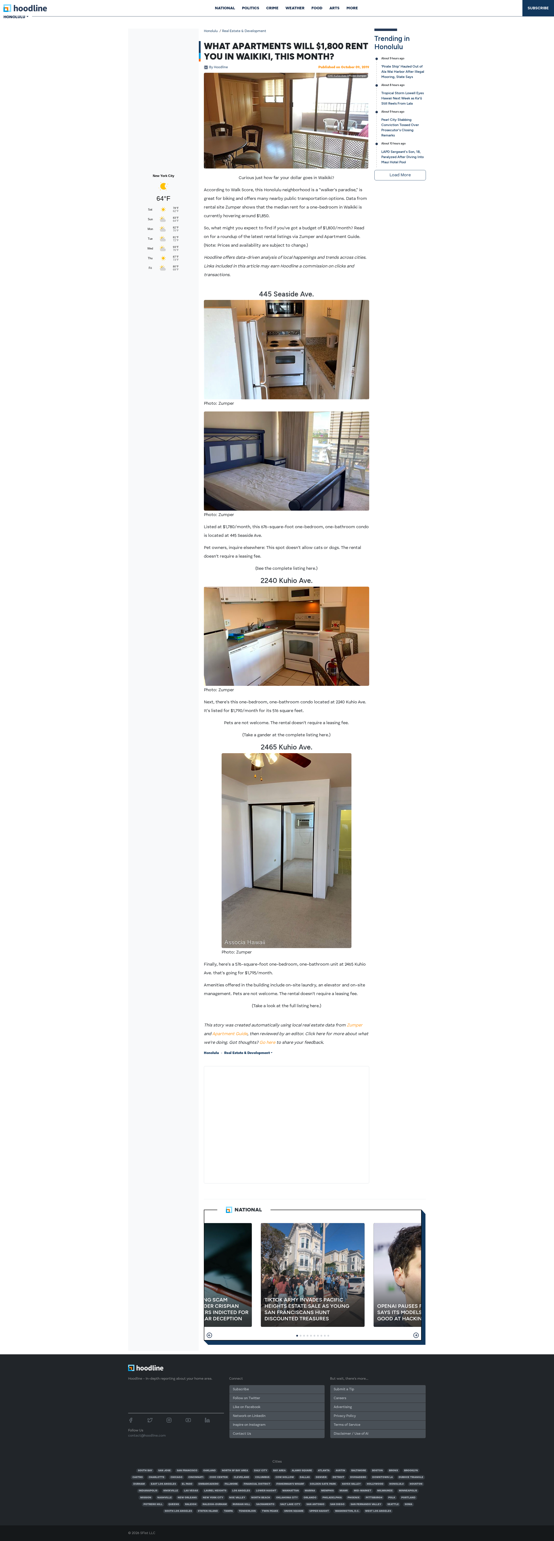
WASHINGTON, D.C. (347, 1511)
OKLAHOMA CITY (287, 1497)
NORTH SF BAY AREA (235, 1470)
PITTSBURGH (374, 1497)
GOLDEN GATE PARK (323, 1484)
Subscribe (538, 8)
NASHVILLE (164, 1497)
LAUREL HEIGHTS (215, 1490)
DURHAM (139, 1484)
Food (316, 8)
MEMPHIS (327, 1490)
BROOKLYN (411, 1470)
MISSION (145, 1497)
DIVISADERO (358, 1477)
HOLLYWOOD (375, 1484)
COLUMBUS (262, 1477)
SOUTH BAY (145, 1470)
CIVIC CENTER (218, 1477)
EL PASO (187, 1484)
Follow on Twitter (246, 1398)
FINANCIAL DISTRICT (257, 1484)
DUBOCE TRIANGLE (411, 1477)
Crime (272, 8)
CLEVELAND (241, 1477)
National (225, 8)
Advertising (343, 1407)
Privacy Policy (345, 1416)
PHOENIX (354, 1497)
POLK (391, 1497)
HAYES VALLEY (351, 1484)
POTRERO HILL (153, 1504)
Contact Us (242, 1434)
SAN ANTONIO (315, 1504)
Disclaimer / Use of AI (351, 1434)
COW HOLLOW (284, 1477)
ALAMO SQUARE (302, 1470)
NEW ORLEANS (187, 1497)
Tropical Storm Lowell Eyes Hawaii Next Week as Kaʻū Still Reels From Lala (402, 98)
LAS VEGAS (191, 1490)
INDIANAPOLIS (148, 1490)
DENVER (321, 1477)
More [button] (352, 8)
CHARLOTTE (156, 1477)
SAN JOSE (164, 1470)
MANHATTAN (290, 1490)
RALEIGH (190, 1504)
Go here (267, 1043)
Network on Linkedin (249, 1416)
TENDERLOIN (247, 1511)
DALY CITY (260, 1470)
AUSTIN (340, 1470)
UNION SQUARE (294, 1511)
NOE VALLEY (237, 1497)
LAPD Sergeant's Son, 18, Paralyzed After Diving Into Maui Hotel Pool (402, 157)
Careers (340, 1398)
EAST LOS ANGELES (163, 1484)
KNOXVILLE (170, 1490)
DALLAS (305, 1477)
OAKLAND (209, 1470)
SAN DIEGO (337, 1504)
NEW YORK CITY (213, 1497)
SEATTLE (393, 1504)
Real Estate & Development (244, 31)
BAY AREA (279, 1470)
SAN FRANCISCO (187, 1470)
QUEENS (173, 1504)
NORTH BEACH (260, 1497)
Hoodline (218, 67)
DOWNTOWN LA (382, 1477)
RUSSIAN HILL (241, 1504)
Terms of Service (347, 1425)
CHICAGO (176, 1477)
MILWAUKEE (385, 1490)
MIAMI (344, 1490)
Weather (294, 8)
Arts (334, 8)
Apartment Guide (229, 1034)
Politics (250, 8)
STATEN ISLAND (208, 1511)
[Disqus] (287, 1124)
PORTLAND (408, 1497)
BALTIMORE (358, 1470)
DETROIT (338, 1477)
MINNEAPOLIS (408, 1490)
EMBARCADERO (208, 1484)
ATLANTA (324, 1470)
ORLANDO (310, 1497)
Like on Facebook (246, 1407)
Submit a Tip (344, 1389)
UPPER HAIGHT (319, 1511)
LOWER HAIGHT (266, 1490)
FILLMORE (231, 1484)
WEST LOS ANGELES (378, 1511)
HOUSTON (416, 1484)
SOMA (408, 1504)
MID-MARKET (362, 1490)
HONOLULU (396, 1484)
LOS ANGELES (241, 1490)
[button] (209, 1335)
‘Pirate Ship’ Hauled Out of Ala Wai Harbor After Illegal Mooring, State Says (402, 71)
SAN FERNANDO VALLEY (366, 1504)
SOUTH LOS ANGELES (178, 1511)
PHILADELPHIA (332, 1497)
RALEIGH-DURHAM (215, 1504)
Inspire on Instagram (249, 1425)
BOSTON (377, 1470)
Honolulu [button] (14, 17)
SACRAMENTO (265, 1504)
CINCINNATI (195, 1477)
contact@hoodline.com (147, 1435)
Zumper (354, 1025)
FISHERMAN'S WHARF (290, 1484)
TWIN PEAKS (270, 1511)
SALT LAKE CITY (290, 1504)
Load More (400, 175)
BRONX (393, 1470)
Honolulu (211, 31)
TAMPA (228, 1511)
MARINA (310, 1490)
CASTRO (137, 1477)
